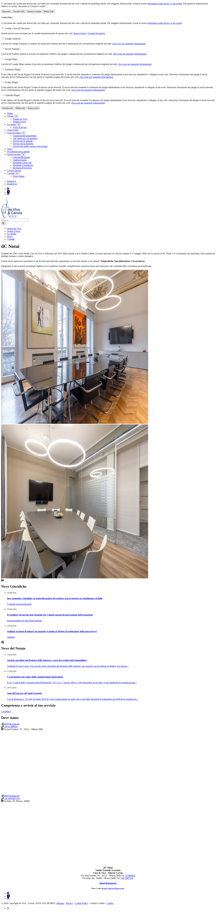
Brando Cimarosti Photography (113, 888)
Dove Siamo (19, 176)
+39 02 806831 (11, 726)
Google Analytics (13, 38)
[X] (111, 191)
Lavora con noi (14, 170)
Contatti (10, 173)
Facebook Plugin (12, 69)
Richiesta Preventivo (22, 168)
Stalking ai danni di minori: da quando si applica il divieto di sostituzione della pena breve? (52, 631)
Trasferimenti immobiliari (24, 135)
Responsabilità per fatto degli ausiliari (24, 620)
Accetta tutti (7, 108)
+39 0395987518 (12, 798)
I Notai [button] (10, 116)
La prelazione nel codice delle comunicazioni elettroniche (35, 677)
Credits (110, 903)
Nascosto (6, 11)
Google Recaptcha (96, 33)
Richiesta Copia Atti (22, 162)
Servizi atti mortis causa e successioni (30, 146)
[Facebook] (8, 189)
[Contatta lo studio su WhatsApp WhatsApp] (8, 908)
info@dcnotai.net (12, 724)
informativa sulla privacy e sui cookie (164, 3)
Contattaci (6, 711)
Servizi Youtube (12, 49)
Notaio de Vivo (20, 119)
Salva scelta (33, 108)
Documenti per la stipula (18, 151)
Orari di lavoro (20, 127)
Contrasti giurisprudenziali (19, 604)
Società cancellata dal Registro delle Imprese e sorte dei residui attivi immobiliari (47, 660)
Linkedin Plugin (12, 95)
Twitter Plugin (11, 82)
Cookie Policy (81, 903)
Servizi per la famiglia (23, 143)
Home (10, 113)
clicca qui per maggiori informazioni (129, 43)
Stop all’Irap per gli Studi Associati (24, 693)
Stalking (11, 637)
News (9, 149)
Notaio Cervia (19, 121)
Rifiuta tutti (20, 108)
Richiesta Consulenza (23, 165)
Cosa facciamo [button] (14, 133)
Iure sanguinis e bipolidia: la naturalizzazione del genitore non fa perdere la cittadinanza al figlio (54, 598)
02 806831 (130, 875)
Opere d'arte (12, 130)
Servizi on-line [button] (14, 154)
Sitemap (60, 903)
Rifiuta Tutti (49, 11)
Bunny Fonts (80, 33)
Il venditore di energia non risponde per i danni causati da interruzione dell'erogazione (50, 615)
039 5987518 (127, 878)
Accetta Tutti (18, 11)
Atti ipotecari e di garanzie (25, 138)
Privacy (69, 903)
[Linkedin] (8, 194)
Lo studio (11, 124)
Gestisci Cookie (34, 11)
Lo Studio (11, 234)
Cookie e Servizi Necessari (17, 28)
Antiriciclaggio (20, 160)
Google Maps (11, 59)
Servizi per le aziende (23, 141)
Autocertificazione (21, 157)
